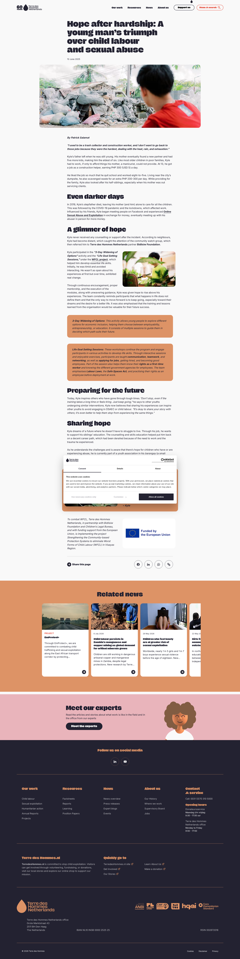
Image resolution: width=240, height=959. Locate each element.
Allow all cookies (156, 497)
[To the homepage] (36, 906)
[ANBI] (139, 906)
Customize (118, 497)
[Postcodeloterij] (150, 906)
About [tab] (158, 469)
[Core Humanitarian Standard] (208, 906)
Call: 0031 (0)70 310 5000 (199, 798)
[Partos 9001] (175, 906)
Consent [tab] (82, 469)
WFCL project (100, 259)
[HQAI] (189, 906)
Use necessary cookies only (83, 497)
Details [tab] (120, 469)
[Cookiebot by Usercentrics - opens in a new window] (163, 460)
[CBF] (162, 906)
